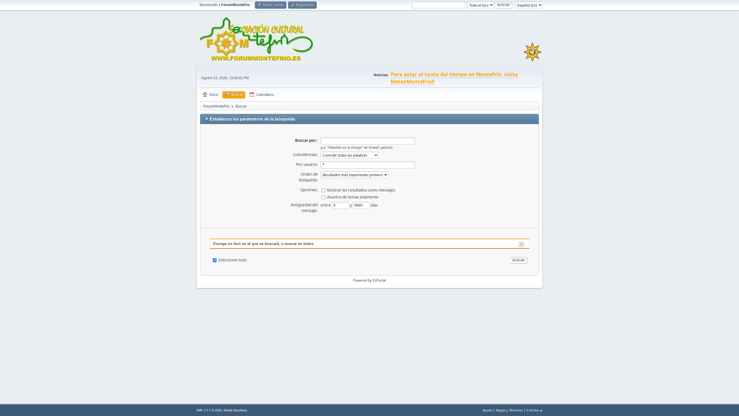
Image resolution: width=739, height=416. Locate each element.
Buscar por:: (306, 140)
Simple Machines (235, 410)
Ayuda (487, 410)
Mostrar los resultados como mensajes (361, 189)
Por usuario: (307, 164)
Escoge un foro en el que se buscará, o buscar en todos (263, 244)
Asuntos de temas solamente (352, 196)
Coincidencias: (305, 154)
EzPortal (379, 280)
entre (326, 204)
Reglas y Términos (509, 410)
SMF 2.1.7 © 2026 (209, 410)
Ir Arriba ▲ (535, 410)
